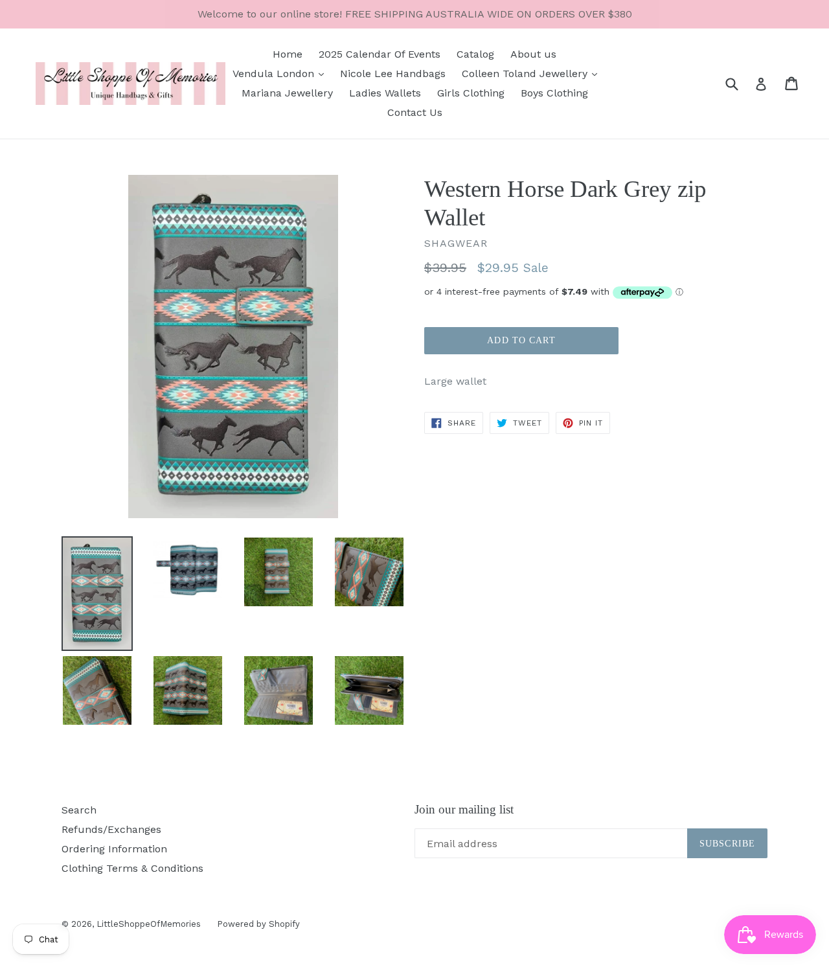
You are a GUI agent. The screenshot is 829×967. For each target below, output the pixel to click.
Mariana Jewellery (287, 93)
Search (79, 810)
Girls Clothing (471, 93)
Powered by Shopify (258, 924)
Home (287, 54)
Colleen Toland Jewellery (526, 73)
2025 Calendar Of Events (379, 54)
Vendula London (275, 73)
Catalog (475, 54)
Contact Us (414, 112)
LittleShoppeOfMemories (149, 924)
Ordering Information (114, 849)
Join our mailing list (464, 809)
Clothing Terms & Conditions (132, 868)
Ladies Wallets (385, 93)
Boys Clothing (554, 93)
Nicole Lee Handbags (393, 73)
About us (533, 54)
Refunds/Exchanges (111, 829)
